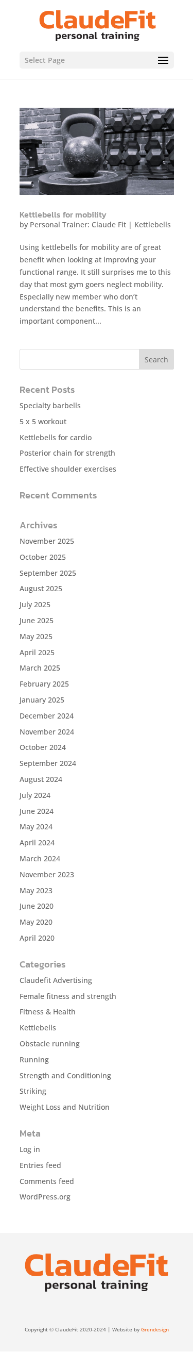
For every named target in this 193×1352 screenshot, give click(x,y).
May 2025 (36, 636)
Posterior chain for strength (67, 453)
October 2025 (43, 557)
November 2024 (47, 732)
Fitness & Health (48, 1011)
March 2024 (40, 858)
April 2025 (37, 652)
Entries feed (40, 1165)
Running (34, 1059)
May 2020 (36, 922)
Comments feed (47, 1181)
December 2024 (47, 716)
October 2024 (43, 747)
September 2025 (48, 573)
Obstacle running (50, 1043)
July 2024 (35, 795)
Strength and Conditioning (65, 1075)
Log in (30, 1149)
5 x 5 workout (43, 421)
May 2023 (36, 890)
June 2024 (37, 811)
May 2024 (36, 826)
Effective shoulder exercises (68, 469)
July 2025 (35, 604)
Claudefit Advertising (56, 980)
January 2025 (42, 700)
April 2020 (37, 938)
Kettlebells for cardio (56, 437)
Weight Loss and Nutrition (65, 1107)
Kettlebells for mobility (63, 214)
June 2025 (37, 620)
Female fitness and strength (68, 996)
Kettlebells (152, 224)
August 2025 (41, 588)
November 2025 (47, 541)
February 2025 (44, 684)
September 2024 (48, 763)
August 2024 (41, 779)
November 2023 (47, 874)
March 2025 (40, 668)
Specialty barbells (50, 405)
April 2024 (37, 842)
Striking (33, 1091)
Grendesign (155, 1329)
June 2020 (37, 906)
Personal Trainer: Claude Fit (78, 224)
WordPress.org (45, 1196)
